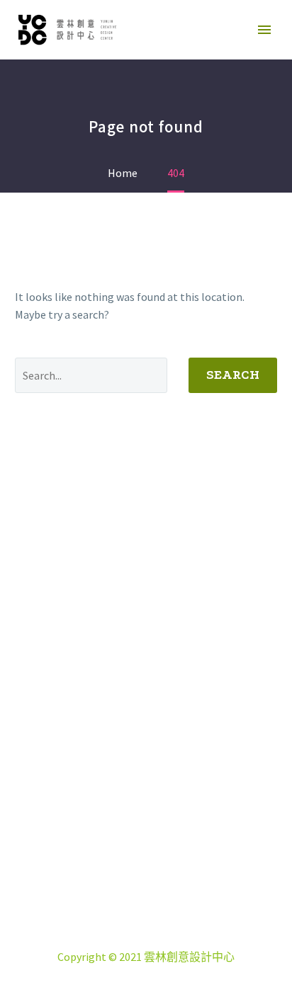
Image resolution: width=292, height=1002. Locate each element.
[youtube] (181, 827)
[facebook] (110, 827)
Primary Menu (264, 29)
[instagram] (146, 827)
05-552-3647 (163, 921)
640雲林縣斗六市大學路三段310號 (163, 903)
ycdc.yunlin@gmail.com (168, 939)
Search (232, 375)
